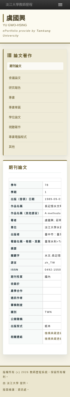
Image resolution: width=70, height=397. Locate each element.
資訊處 (22, 389)
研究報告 (15, 87)
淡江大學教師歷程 (19, 4)
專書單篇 (15, 107)
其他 (12, 146)
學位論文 (15, 117)
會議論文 (15, 77)
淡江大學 (13, 383)
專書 (12, 97)
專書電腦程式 (18, 137)
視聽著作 (15, 127)
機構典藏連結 (54, 338)
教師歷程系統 (39, 372)
